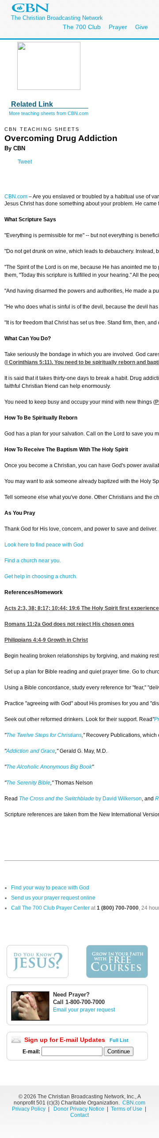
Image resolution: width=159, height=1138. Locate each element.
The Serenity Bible (28, 783)
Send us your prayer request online (53, 898)
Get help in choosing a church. (40, 576)
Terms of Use (127, 1109)
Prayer (118, 26)
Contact (79, 1115)
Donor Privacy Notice (78, 1109)
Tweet (25, 162)
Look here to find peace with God (43, 545)
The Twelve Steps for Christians (44, 735)
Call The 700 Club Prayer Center (50, 908)
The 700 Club (82, 26)
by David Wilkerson (80, 799)
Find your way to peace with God (50, 888)
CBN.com (15, 196)
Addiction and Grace (30, 751)
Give (141, 26)
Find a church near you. (32, 561)
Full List (119, 1040)
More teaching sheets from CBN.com (48, 113)
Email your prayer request (84, 1010)
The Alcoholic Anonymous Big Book (49, 767)
